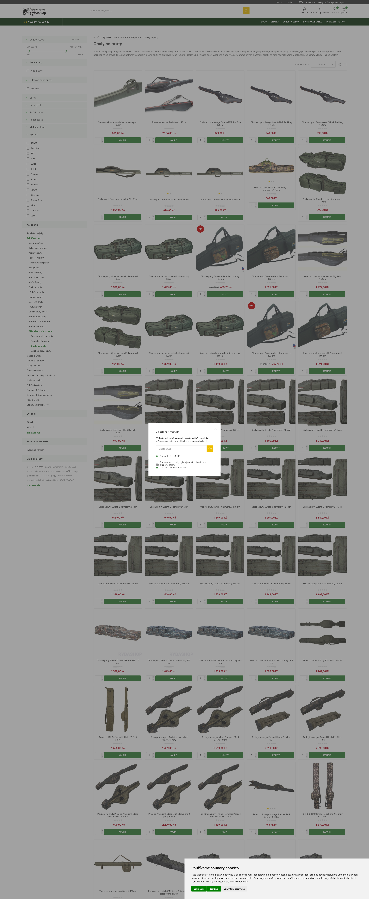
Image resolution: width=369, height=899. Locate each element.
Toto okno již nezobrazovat (173, 467)
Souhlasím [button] (199, 889)
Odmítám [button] (214, 889)
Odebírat (164, 456)
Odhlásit (178, 456)
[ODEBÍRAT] (210, 448)
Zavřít (215, 428)
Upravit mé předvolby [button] (234, 889)
